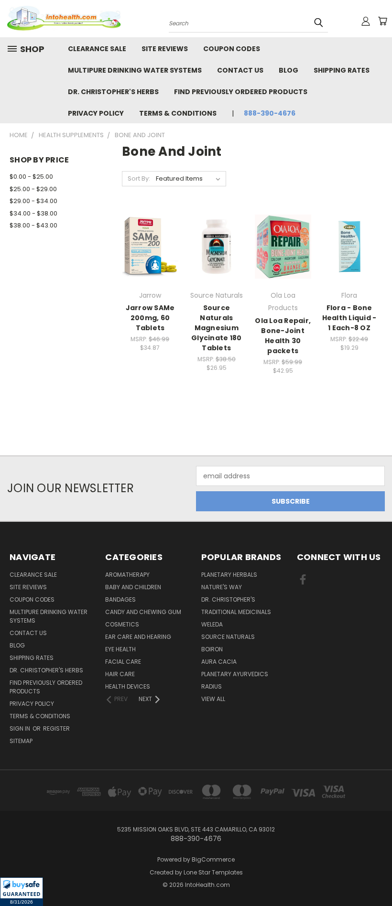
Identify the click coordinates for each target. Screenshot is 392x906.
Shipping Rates (342, 70)
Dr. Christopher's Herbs (113, 92)
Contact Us (240, 70)
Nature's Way (221, 587)
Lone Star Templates (213, 872)
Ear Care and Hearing (138, 637)
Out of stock (283, 263)
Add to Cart (149, 263)
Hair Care (120, 674)
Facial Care (123, 662)
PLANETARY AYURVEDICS (234, 674)
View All (213, 699)
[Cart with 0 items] (382, 21)
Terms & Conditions (178, 113)
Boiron (212, 649)
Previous (377, 876)
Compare (147, 246)
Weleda (212, 624)
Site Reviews (165, 49)
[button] (21, 891)
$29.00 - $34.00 (33, 200)
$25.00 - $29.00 (33, 189)
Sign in (21, 728)
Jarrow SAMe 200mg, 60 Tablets (150, 318)
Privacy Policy (96, 113)
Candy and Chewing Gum (143, 612)
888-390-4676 (269, 113)
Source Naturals (228, 637)
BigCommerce (213, 859)
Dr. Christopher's (228, 599)
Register (56, 728)
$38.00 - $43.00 (33, 225)
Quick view (150, 227)
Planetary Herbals (229, 575)
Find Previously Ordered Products (240, 92)
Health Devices (127, 686)
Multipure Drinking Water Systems (135, 70)
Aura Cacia (219, 662)
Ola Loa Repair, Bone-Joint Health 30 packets (283, 336)
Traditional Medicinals (236, 612)
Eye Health (120, 649)
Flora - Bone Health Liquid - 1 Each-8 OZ (349, 318)
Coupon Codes (231, 49)
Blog (288, 70)
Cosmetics (122, 624)
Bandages (120, 599)
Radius (211, 686)
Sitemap (21, 741)
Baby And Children (133, 587)
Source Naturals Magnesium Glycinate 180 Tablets (216, 328)
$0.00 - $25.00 (31, 176)
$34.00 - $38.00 (33, 213)
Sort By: (139, 178)
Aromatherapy (127, 575)
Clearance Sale (97, 49)
